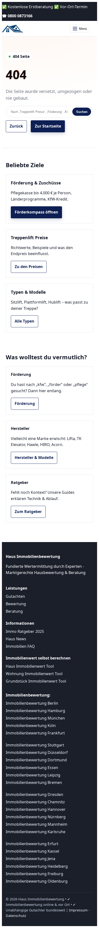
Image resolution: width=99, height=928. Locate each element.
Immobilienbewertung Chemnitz (35, 802)
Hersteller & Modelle (34, 457)
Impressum (78, 910)
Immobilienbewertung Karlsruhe (35, 831)
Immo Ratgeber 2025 (25, 631)
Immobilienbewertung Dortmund (36, 760)
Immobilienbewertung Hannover (36, 809)
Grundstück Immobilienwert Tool (36, 681)
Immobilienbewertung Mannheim (36, 824)
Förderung (25, 403)
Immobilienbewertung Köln (31, 725)
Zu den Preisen (29, 266)
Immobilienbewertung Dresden (34, 794)
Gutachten (15, 596)
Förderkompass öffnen (36, 212)
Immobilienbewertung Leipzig (33, 775)
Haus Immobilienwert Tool (30, 666)
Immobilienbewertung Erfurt (32, 843)
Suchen (81, 112)
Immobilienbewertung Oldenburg (37, 881)
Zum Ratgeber (28, 511)
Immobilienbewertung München (35, 718)
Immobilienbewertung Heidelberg (37, 866)
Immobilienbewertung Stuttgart (35, 745)
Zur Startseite (48, 126)
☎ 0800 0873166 (17, 15)
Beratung (14, 611)
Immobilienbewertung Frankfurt (35, 733)
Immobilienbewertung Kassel (32, 851)
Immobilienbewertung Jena (30, 858)
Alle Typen (24, 321)
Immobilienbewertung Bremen (34, 782)
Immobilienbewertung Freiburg (34, 873)
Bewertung (16, 603)
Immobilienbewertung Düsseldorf (37, 752)
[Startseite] (13, 28)
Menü (83, 29)
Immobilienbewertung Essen (32, 767)
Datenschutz (16, 915)
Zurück (16, 126)
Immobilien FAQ (20, 646)
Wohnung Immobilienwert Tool (34, 673)
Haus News (16, 638)
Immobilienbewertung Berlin (32, 703)
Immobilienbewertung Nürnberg (36, 816)
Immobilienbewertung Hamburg (35, 710)
